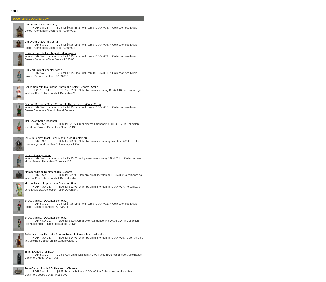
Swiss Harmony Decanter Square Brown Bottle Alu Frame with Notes (66, 234)
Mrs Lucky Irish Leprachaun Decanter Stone (51, 183)
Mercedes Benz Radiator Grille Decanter (49, 172)
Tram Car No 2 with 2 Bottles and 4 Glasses (51, 268)
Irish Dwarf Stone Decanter (41, 121)
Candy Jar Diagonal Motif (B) (42, 41)
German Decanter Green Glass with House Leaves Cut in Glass (63, 104)
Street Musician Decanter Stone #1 (46, 200)
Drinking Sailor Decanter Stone (43, 70)
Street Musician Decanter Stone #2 (46, 217)
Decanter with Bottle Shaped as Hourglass (50, 53)
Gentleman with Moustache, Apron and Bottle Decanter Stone (61, 87)
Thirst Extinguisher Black (39, 251)
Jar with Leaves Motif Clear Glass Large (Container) (56, 138)
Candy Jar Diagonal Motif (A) (42, 24)
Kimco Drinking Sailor (38, 155)
